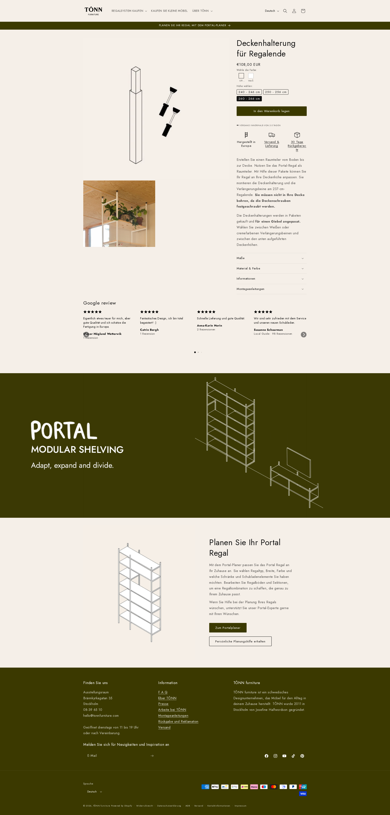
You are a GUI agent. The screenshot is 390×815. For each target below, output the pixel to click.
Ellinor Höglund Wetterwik (102, 334)
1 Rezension (90, 338)
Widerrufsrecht (144, 805)
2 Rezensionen (206, 329)
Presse (163, 704)
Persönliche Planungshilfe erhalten (240, 641)
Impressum (241, 805)
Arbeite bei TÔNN (172, 709)
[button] (129, 10)
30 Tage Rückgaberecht (297, 146)
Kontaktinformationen (218, 805)
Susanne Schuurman (268, 330)
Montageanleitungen (173, 715)
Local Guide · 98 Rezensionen (273, 334)
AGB (187, 805)
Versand (164, 727)
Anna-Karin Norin (209, 325)
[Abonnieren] (151, 755)
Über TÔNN (167, 698)
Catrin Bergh (149, 330)
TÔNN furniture (101, 805)
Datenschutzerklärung (169, 805)
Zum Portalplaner (227, 628)
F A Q (162, 692)
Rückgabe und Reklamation (178, 721)
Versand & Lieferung (271, 144)
